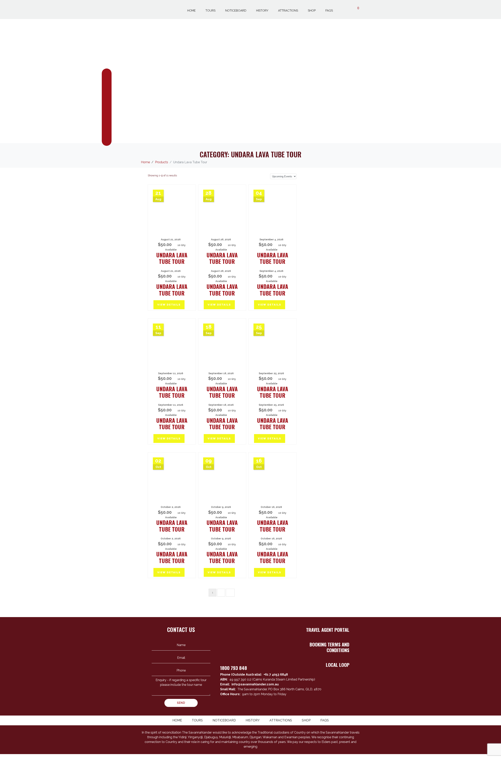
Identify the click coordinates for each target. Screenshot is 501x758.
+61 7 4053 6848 (276, 674)
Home (191, 10)
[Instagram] (345, 706)
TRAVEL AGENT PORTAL (327, 629)
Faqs (329, 10)
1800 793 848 (233, 667)
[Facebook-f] (331, 706)
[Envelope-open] (324, 706)
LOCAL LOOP (337, 664)
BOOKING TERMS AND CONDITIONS (329, 647)
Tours (210, 10)
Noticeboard (235, 10)
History (262, 10)
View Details (169, 304)
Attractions (288, 10)
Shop (312, 10)
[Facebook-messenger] (338, 706)
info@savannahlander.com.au (255, 684)
